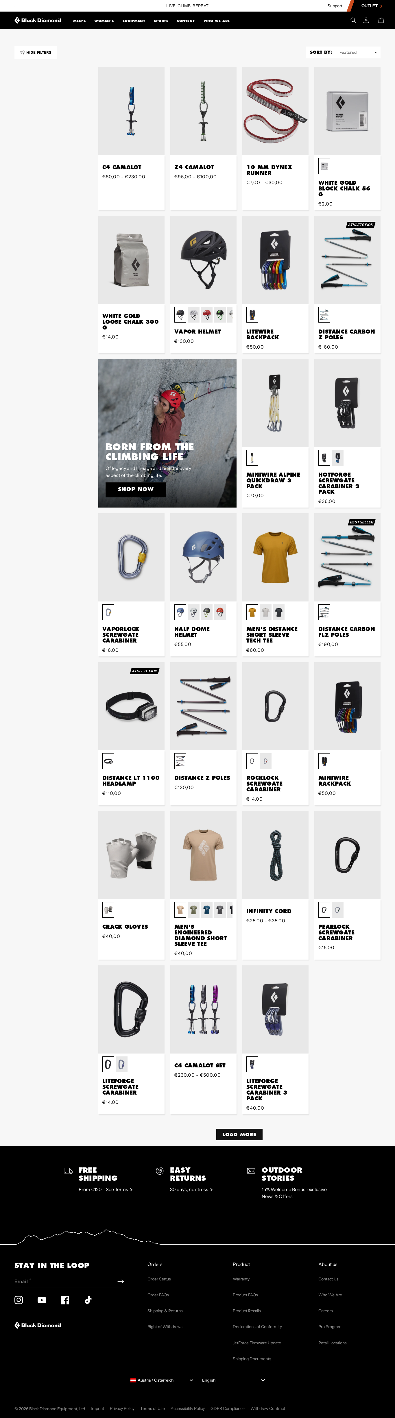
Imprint (97, 1408)
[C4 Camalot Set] (203, 1009)
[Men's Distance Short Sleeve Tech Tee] (275, 557)
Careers (325, 1310)
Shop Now (136, 489)
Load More (239, 1134)
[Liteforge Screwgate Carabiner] (131, 1009)
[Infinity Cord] (275, 855)
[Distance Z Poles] (203, 706)
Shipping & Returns (165, 1310)
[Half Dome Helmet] (203, 557)
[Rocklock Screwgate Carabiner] (275, 706)
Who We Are (217, 21)
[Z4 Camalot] (203, 111)
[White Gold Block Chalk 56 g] (347, 111)
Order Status (159, 1279)
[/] (37, 20)
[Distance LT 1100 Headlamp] (131, 706)
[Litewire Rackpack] (275, 260)
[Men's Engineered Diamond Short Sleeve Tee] (203, 855)
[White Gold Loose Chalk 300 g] (131, 260)
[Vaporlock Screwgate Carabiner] (131, 557)
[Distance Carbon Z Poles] (347, 260)
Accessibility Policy (188, 1408)
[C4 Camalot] (131, 111)
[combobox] (161, 1380)
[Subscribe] (120, 1281)
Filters (38, 52)
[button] (79, 20)
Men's (79, 21)
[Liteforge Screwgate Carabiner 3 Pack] (275, 1009)
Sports (161, 21)
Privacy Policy (122, 1408)
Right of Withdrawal (165, 1326)
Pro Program (330, 1326)
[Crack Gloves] (131, 855)
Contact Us (328, 1279)
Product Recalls (247, 1310)
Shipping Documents (252, 1358)
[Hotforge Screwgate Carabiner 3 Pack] (347, 403)
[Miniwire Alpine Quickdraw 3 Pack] (275, 403)
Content (186, 21)
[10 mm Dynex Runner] (275, 111)
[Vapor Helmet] (203, 260)
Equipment (134, 21)
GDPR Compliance (228, 1408)
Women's (104, 21)
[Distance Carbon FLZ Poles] (347, 557)
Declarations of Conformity (257, 1326)
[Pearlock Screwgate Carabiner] (347, 855)
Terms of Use (152, 1408)
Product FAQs (245, 1294)
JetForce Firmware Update (257, 1342)
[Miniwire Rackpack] (347, 706)
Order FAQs (158, 1294)
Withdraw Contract (267, 1408)
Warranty (241, 1279)
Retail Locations (332, 1342)
